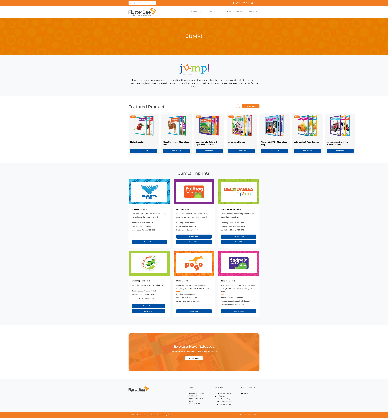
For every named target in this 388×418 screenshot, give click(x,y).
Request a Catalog (222, 399)
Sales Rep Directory (223, 404)
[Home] (142, 12)
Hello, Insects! (136, 142)
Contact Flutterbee (223, 402)
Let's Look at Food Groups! (306, 142)
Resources (239, 12)
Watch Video (194, 242)
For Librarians (211, 12)
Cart (247, 3)
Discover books (250, 106)
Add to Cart (143, 151)
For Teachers (226, 12)
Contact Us (252, 12)
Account (256, 3)
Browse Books (195, 12)
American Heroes (236, 142)
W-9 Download (221, 396)
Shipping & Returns (223, 393)
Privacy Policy (243, 415)
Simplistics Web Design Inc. (162, 415)
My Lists (238, 3)
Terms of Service (254, 415)
